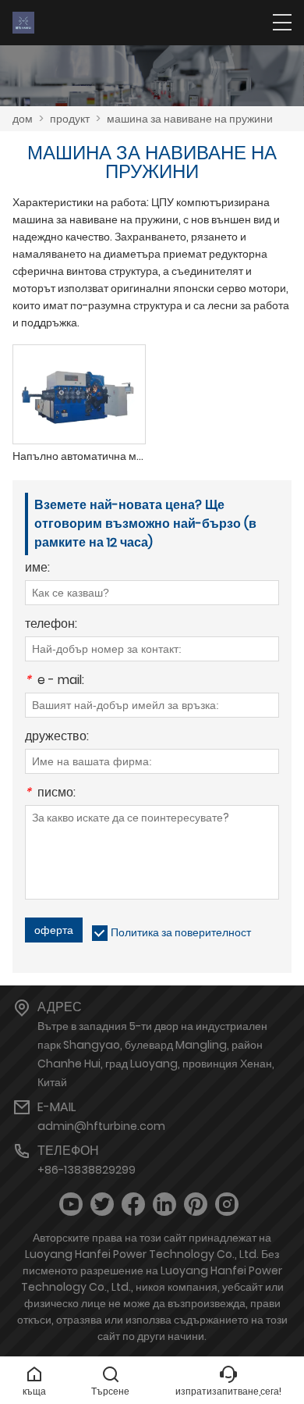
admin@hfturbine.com (101, 1126)
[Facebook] (133, 1204)
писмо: (50, 793)
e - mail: (54, 681)
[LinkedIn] (164, 1204)
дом (22, 119)
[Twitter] (102, 1204)
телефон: (51, 625)
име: (37, 568)
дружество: (57, 737)
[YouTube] (70, 1204)
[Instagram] (226, 1204)
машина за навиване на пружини (190, 119)
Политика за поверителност (181, 932)
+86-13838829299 (86, 1170)
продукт (70, 119)
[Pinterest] (195, 1204)
